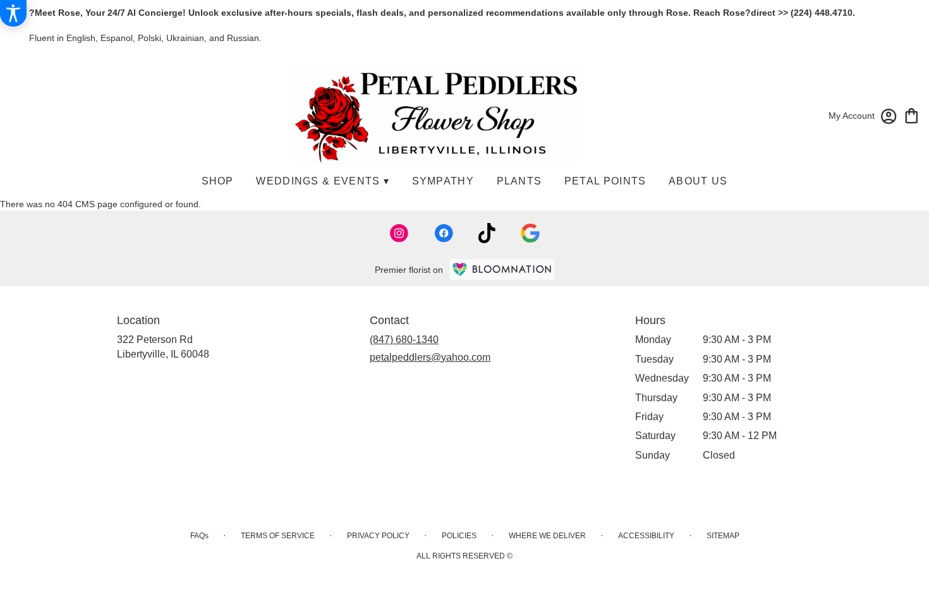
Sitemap (723, 535)
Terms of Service (278, 535)
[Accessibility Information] (13, 13)
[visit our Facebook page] (444, 233)
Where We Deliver (547, 535)
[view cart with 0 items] (912, 115)
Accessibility (646, 535)
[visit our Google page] (530, 233)
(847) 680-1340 (404, 339)
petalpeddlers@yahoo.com (430, 357)
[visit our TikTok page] (487, 233)
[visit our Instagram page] (399, 233)
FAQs (199, 535)
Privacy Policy (378, 535)
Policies (459, 535)
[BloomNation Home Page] (501, 269)
